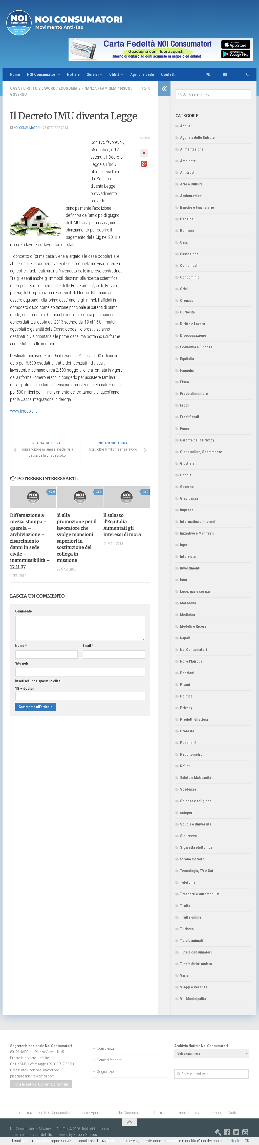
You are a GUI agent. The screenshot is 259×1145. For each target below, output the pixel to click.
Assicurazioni (191, 196)
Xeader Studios (85, 1134)
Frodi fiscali (189, 417)
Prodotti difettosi (194, 719)
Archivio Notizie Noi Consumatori (201, 1046)
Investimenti (190, 568)
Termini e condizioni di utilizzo (178, 1112)
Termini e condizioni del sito (31, 1134)
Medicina (187, 614)
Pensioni (187, 673)
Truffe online (190, 917)
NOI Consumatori (41, 74)
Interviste (188, 556)
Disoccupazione (193, 335)
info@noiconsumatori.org (39, 1070)
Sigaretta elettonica (196, 847)
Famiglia (108, 88)
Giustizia (187, 463)
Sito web (21, 663)
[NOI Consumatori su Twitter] (236, 1132)
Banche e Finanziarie (197, 207)
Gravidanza (189, 498)
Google (185, 475)
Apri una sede (142, 74)
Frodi (184, 405)
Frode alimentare (194, 393)
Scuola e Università (195, 824)
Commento (23, 611)
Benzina (186, 219)
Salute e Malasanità (195, 777)
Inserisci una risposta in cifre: (38, 681)
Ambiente (188, 161)
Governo (18, 94)
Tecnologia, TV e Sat (196, 870)
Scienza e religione (195, 801)
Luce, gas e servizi (195, 591)
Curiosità (187, 312)
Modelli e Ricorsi (193, 626)
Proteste (187, 731)
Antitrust (187, 172)
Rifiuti (185, 766)
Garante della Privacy (197, 440)
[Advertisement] (48, 166)
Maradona (188, 603)
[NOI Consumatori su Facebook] (227, 1132)
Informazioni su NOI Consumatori (44, 1112)
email (222, 74)
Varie (184, 975)
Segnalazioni (106, 1071)
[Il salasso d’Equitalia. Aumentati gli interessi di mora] (126, 497)
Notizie (73, 74)
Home (15, 74)
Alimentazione (192, 149)
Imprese (186, 510)
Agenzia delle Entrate (197, 137)
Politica (186, 696)
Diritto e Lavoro (39, 88)
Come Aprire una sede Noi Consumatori (112, 1112)
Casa (15, 88)
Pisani (185, 684)
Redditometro (191, 754)
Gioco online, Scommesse (201, 452)
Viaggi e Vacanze (194, 987)
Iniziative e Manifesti (197, 533)
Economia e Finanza (78, 88)
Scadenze (188, 789)
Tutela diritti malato (196, 964)
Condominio (190, 277)
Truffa (185, 905)
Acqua (185, 126)
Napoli (185, 638)
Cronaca (186, 300)
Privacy (186, 708)
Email (88, 646)
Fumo (184, 428)
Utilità (114, 74)
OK (247, 1140)
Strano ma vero (192, 859)
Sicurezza (188, 836)
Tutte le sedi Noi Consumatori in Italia (41, 1084)
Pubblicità (188, 742)
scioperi (186, 812)
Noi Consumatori (193, 649)
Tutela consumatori (196, 952)
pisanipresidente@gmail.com (32, 1076)
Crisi (184, 289)
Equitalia (187, 358)
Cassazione (189, 254)
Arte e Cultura (191, 184)
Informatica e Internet (197, 521)
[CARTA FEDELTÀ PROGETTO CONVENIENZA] (129, 49)
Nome (21, 646)
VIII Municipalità (193, 998)
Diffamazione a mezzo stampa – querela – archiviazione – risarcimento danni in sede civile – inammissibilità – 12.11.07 (30, 541)
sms (207, 74)
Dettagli (232, 1140)
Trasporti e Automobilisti (200, 894)
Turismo (187, 929)
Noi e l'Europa (191, 661)
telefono (241, 74)
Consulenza (106, 1048)
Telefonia (187, 882)
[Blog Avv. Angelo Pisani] (218, 1132)
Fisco (125, 88)
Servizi (93, 74)
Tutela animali (191, 940)
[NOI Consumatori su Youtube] (245, 1132)
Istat (183, 580)
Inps (183, 545)
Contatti (168, 74)
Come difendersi (109, 1060)
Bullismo (187, 230)
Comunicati (189, 265)
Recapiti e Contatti (226, 1112)
